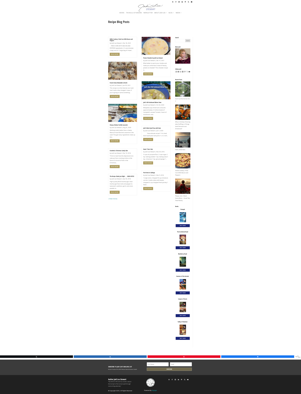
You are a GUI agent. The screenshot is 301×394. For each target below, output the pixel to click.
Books (121, 13)
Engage (154, 390)
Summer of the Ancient (182, 276)
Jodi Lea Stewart (117, 43)
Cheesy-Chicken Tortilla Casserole (119, 125)
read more (114, 54)
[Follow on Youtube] (191, 2)
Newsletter (148, 13)
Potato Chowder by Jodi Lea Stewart (153, 58)
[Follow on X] (188, 2)
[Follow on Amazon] (173, 2)
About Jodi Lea (159, 13)
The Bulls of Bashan (134, 13)
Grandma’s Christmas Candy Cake (119, 151)
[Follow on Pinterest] (185, 2)
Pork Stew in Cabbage (149, 173)
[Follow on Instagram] (179, 2)
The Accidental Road (182, 232)
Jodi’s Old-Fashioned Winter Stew (152, 102)
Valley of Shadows (182, 322)
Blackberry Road (182, 254)
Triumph (182, 209)
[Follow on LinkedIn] (182, 2)
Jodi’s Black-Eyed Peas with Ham (152, 128)
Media (178, 13)
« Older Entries (112, 199)
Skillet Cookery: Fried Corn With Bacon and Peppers (121, 39)
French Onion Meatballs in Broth (118, 83)
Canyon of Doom (182, 299)
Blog (170, 13)
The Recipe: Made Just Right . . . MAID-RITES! (122, 176)
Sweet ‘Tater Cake (148, 149)
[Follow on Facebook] (176, 2)
